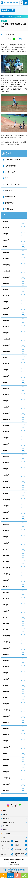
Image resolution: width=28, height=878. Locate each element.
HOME (3, 16)
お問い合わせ (18, 849)
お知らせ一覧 (11, 16)
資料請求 (17, 841)
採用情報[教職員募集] (19, 854)
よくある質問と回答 (5, 841)
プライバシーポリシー (5, 849)
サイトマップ (4, 854)
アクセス (3, 845)
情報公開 (17, 845)
